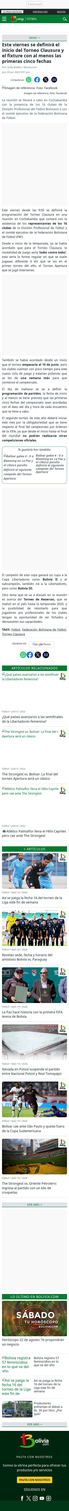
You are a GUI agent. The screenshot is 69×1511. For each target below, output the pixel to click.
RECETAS (61, 11)
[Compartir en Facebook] (37, 79)
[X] (28, 1497)
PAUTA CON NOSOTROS (34, 1480)
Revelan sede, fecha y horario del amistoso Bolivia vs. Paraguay (27, 957)
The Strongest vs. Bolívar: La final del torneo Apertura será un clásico (30, 776)
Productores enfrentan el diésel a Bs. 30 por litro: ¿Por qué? (48, 1408)
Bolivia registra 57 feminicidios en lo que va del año (46, 1361)
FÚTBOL (32, 19)
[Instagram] (35, 1497)
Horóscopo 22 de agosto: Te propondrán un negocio (33, 1342)
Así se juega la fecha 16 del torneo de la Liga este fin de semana (48, 1386)
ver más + (34, 1424)
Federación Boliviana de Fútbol (44, 629)
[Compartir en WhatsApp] (28, 79)
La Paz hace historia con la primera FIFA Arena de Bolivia (32, 1014)
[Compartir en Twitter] (38, 654)
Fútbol (15, 629)
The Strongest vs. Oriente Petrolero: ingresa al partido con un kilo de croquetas (29, 1188)
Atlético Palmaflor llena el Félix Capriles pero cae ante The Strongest (34, 833)
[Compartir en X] (45, 79)
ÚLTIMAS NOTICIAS (12, 11)
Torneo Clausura (13, 634)
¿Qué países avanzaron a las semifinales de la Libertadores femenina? (32, 719)
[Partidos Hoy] (48, 1497)
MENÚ (33, 38)
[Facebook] (22, 1497)
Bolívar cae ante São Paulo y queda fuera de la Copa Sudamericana (33, 1128)
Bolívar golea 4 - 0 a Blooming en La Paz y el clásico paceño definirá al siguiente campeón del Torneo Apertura (50, 463)
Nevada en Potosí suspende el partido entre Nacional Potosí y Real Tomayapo (32, 1071)
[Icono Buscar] (65, 18)
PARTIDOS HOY (40, 11)
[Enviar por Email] (54, 79)
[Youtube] (41, 1497)
